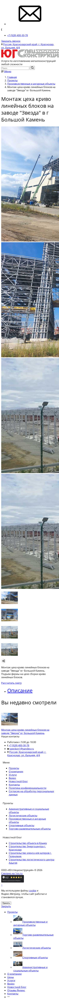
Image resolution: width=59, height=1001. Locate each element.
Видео (12, 778)
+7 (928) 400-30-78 (17, 35)
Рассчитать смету (11, 683)
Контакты (14, 784)
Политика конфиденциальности (27, 788)
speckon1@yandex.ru (22, 748)
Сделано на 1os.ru (12, 873)
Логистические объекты (23, 815)
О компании (16, 771)
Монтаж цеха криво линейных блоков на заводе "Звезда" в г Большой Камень (25, 731)
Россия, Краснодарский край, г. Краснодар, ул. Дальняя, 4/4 (26, 753)
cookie (32, 890)
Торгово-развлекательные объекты (30, 828)
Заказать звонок (10, 41)
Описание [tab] (20, 690)
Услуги (13, 774)
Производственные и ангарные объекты (30, 923)
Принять (6, 903)
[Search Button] (32, 68)
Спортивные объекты (21, 825)
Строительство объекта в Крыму (28, 843)
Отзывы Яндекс (16, 990)
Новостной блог (18, 781)
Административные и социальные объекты (30, 969)
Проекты (14, 768)
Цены (10, 977)
